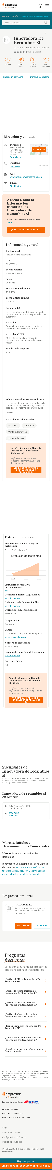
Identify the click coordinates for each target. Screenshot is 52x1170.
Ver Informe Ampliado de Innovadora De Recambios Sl (26, 470)
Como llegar (15, 157)
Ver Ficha (42, 926)
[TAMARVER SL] (9, 908)
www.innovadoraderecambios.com (26, 177)
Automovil (29, 425)
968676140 (15, 166)
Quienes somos (10, 1109)
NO (6, 591)
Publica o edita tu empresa (16, 1117)
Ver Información (12, 598)
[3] (21, 52)
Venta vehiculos (16, 438)
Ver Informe (23, 926)
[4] (24, 52)
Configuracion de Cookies (14, 1137)
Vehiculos (13, 425)
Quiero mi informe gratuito (26, 229)
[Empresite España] (10, 5)
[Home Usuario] (40, 5)
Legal (4, 1127)
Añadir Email (16, 186)
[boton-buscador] (45, 22)
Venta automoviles (17, 431)
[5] (26, 52)
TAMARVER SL (23, 905)
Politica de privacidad (12, 1141)
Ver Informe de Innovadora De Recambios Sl (26, 1166)
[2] (18, 52)
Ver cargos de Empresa (15, 637)
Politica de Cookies (11, 1132)
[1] (15, 52)
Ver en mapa (39, 150)
